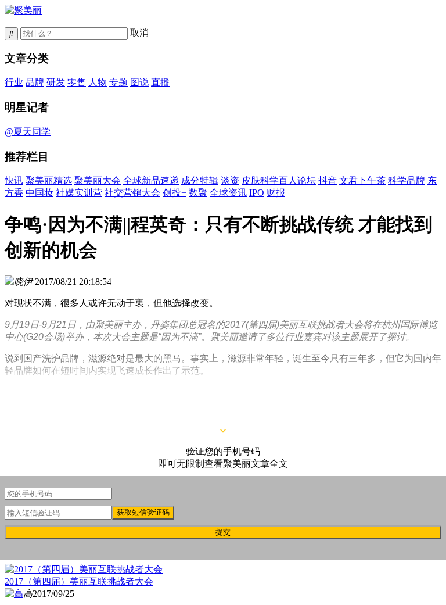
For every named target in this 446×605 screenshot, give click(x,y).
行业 (14, 82)
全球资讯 (228, 193)
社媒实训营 (79, 193)
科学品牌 (406, 180)
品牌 (35, 82)
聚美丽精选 (49, 180)
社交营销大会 (132, 193)
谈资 (230, 180)
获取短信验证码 (143, 512)
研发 (55, 82)
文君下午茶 (362, 180)
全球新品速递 (151, 180)
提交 (223, 532)
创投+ (174, 193)
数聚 (198, 193)
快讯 (14, 180)
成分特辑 (199, 180)
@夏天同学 (28, 132)
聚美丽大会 (97, 180)
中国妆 (39, 193)
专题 (118, 82)
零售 (76, 82)
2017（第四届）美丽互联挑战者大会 (79, 581)
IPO (256, 193)
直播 (160, 82)
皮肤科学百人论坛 (279, 180)
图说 (139, 82)
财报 (276, 193)
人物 (97, 82)
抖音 (327, 180)
